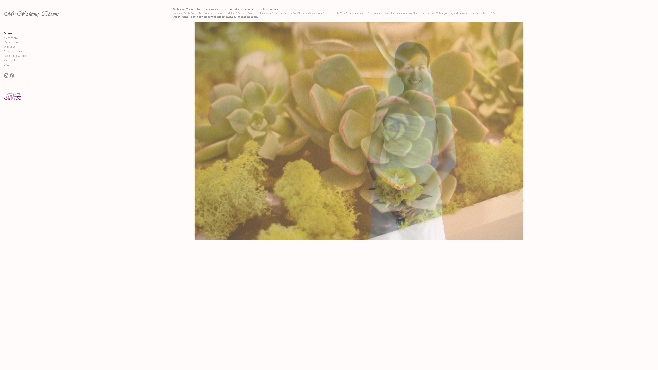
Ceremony (11, 38)
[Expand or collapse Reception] (20, 42)
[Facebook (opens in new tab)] (12, 75)
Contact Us (11, 60)
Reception (11, 42)
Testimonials (13, 51)
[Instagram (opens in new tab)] (6, 75)
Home (8, 33)
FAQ (7, 64)
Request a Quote (15, 55)
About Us (10, 46)
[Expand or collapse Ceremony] (20, 37)
